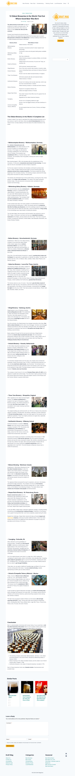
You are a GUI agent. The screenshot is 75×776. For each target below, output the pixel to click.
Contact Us (8, 759)
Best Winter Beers (49, 758)
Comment (9, 723)
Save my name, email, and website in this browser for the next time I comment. (24, 742)
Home (23, 13)
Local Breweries (58, 3)
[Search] (67, 59)
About (64, 3)
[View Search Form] (68, 3)
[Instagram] (66, 756)
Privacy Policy (9, 764)
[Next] (45, 694)
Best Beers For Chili (50, 759)
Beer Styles (28, 759)
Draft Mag (24, 21)
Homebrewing (29, 761)
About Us (8, 758)
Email (30, 739)
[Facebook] (66, 754)
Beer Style (32, 3)
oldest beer (10, 517)
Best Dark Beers (49, 766)
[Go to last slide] (8, 694)
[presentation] (13, 687)
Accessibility (9, 761)
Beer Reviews (26, 3)
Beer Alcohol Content (50, 764)
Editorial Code (9, 763)
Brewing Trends (49, 3)
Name (8, 739)
